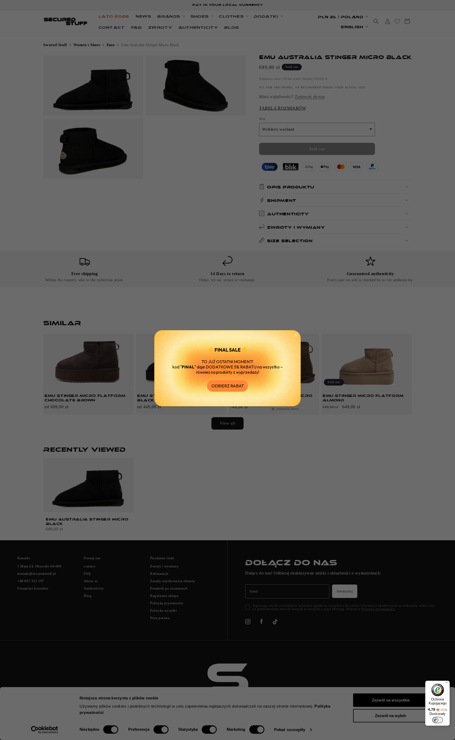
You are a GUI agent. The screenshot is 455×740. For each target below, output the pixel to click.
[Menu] (446, 684)
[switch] (437, 720)
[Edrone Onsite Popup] (227, 370)
